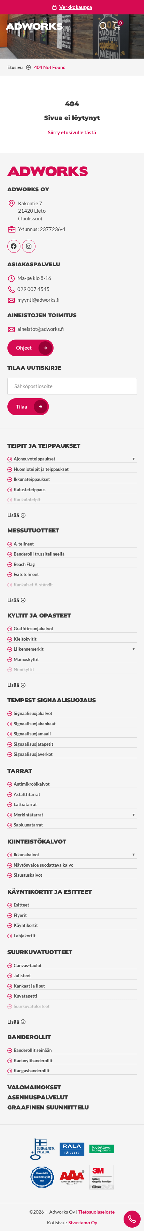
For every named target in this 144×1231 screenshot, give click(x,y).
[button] (132, 26)
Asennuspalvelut (37, 1097)
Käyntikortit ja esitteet (49, 891)
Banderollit (29, 1037)
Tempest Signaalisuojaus (51, 700)
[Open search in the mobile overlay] (103, 26)
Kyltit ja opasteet (39, 615)
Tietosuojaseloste (96, 1212)
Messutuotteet (33, 530)
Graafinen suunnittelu (48, 1107)
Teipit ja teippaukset (43, 445)
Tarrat (19, 771)
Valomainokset (34, 1087)
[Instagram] (28, 246)
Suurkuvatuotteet (39, 952)
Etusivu (15, 67)
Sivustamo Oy (82, 1222)
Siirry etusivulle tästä (72, 132)
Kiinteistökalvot (36, 841)
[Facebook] (14, 246)
